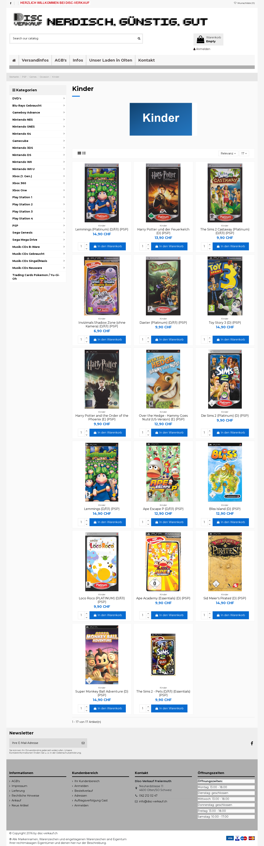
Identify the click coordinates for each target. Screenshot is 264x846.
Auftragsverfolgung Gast (91, 800)
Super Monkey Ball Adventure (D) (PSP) (101, 693)
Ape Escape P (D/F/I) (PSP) (163, 509)
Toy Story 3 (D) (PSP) (225, 322)
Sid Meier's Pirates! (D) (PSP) (225, 598)
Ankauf (16, 800)
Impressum (19, 786)
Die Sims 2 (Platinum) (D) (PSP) (225, 415)
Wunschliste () (246, 3)
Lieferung (18, 791)
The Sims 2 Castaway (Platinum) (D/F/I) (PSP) (225, 231)
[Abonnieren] (83, 743)
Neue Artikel (20, 805)
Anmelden (81, 786)
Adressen (80, 795)
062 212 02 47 (148, 795)
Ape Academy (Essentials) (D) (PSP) (163, 598)
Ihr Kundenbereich (87, 781)
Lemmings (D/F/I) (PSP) (102, 509)
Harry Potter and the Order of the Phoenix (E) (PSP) (101, 417)
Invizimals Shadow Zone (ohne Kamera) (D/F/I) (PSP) (101, 324)
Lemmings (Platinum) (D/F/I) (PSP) (101, 229)
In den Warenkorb (110, 246)
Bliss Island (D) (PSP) (225, 509)
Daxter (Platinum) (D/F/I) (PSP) (163, 322)
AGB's (16, 781)
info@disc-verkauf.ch (153, 801)
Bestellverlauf (83, 791)
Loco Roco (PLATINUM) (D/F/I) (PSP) (102, 600)
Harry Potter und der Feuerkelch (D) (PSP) (163, 231)
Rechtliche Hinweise (25, 795)
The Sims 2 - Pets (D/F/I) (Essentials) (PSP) (163, 693)
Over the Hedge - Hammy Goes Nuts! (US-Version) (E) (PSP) (163, 417)
